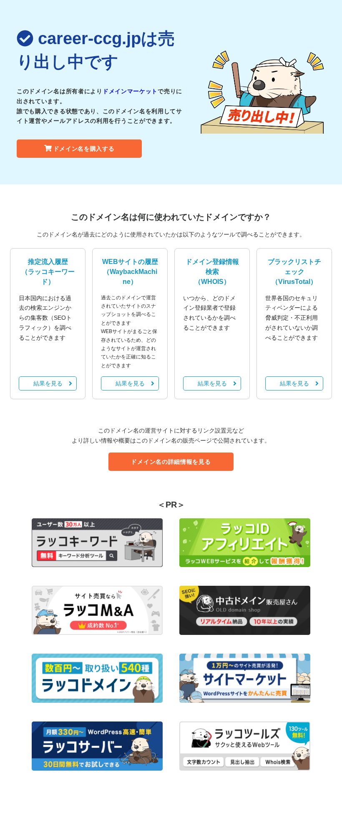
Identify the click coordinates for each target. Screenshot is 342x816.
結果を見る (48, 383)
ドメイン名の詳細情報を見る (171, 461)
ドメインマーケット (130, 91)
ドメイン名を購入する (84, 148)
